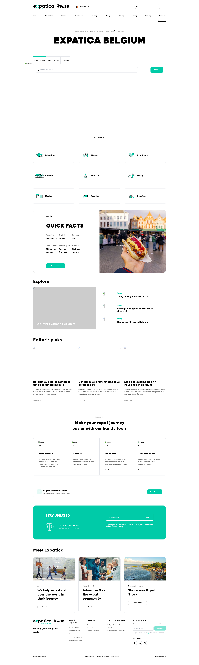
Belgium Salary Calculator (55, 491)
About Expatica (74, 627)
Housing (94, 16)
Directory (162, 16)
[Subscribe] (149, 517)
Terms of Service (103, 656)
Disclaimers (162, 21)
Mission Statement (75, 640)
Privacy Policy (118, 527)
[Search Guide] (38, 70)
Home (35, 16)
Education (49, 16)
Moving (134, 16)
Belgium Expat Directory (116, 631)
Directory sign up (93, 631)
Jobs (49, 60)
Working (148, 16)
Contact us (73, 634)
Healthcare (79, 16)
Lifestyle (108, 16)
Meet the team (74, 631)
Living (121, 16)
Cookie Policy (115, 656)
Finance (64, 16)
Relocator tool (40, 60)
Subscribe (160, 628)
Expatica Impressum (76, 637)
